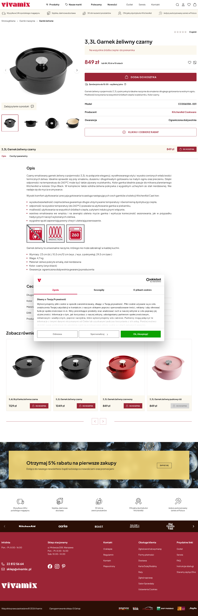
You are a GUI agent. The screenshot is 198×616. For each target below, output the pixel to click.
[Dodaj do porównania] (195, 62)
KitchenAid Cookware (184, 112)
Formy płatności (146, 554)
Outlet (129, 4)
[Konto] (183, 4)
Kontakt (155, 4)
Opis (3, 156)
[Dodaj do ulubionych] (189, 62)
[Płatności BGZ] (165, 608)
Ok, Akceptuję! (140, 334)
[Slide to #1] (10, 123)
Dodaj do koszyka (143, 77)
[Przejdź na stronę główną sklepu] (15, 4)
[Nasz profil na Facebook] (50, 566)
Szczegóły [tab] (99, 290)
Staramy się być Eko (186, 572)
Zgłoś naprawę (145, 577)
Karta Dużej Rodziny (147, 566)
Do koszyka (188, 149)
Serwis (142, 4)
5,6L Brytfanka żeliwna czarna (23, 399)
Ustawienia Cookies (147, 589)
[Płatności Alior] (181, 608)
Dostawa (142, 560)
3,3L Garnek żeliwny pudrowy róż (166, 399)
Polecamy (96, 4)
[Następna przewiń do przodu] (103, 421)
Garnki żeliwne (46, 20)
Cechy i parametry (19, 156)
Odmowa (57, 334)
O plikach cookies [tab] (142, 290)
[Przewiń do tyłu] (95, 421)
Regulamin (108, 554)
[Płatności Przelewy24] (147, 608)
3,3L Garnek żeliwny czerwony (117, 399)
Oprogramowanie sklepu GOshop (64, 608)
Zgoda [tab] (55, 290)
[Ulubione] (189, 4)
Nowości (112, 4)
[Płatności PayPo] (124, 608)
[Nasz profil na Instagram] (57, 566)
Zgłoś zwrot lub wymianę (150, 549)
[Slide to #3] (51, 123)
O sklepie (107, 549)
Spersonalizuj (97, 334)
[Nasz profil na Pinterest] (63, 566)
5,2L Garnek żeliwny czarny (69, 399)
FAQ (179, 560)
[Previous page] (6, 70)
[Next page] (77, 70)
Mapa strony (109, 566)
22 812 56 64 (15, 564)
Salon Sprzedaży (146, 583)
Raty (140, 572)
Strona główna (8, 20)
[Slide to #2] (31, 123)
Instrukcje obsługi (185, 566)
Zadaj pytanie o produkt (16, 106)
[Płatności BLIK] (136, 608)
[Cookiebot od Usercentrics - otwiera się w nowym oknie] (148, 280)
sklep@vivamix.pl (19, 569)
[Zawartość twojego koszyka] (195, 4)
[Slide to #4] (73, 123)
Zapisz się (164, 465)
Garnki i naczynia (27, 20)
